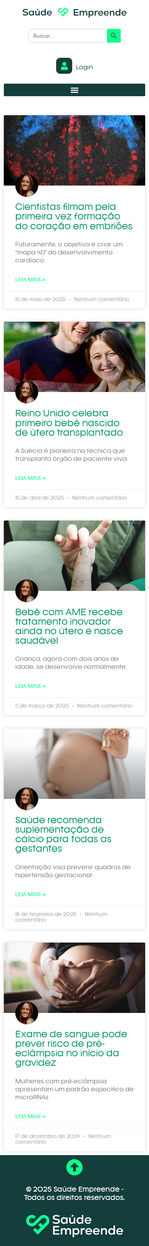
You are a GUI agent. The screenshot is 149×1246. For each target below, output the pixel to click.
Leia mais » (30, 280)
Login (84, 67)
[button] (74, 90)
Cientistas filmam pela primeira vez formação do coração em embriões (74, 216)
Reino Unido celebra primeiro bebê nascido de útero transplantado (69, 423)
